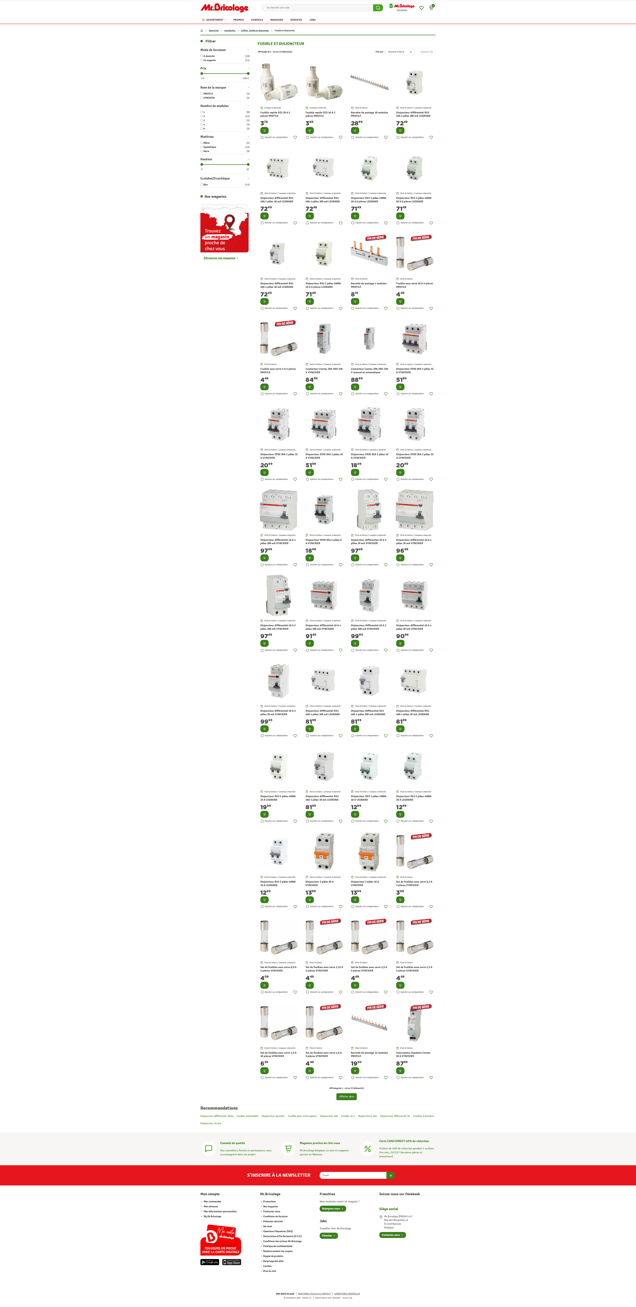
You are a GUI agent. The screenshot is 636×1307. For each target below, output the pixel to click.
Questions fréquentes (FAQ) (278, 1231)
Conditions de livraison (275, 1216)
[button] (431, 7)
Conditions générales (347, 1293)
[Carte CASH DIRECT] (368, 1148)
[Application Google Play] (209, 1262)
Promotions (269, 1201)
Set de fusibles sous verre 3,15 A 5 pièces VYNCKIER (324, 969)
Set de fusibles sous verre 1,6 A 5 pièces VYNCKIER (324, 1054)
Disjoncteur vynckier (273, 1116)
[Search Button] (378, 7)
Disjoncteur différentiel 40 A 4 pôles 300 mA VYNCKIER (278, 541)
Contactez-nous (271, 1211)
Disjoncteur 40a (329, 1116)
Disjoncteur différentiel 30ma (217, 1116)
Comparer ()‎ (427, 52)
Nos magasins (270, 1206)
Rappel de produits (273, 1256)
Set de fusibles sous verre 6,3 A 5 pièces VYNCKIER (414, 883)
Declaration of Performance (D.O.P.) (282, 1236)
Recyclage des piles (273, 1261)
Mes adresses (211, 1206)
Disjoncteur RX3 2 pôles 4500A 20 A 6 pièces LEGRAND (413, 199)
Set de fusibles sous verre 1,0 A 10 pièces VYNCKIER (278, 1054)
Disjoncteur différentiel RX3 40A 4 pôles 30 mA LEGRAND (276, 199)
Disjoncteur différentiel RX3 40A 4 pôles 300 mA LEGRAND (323, 199)
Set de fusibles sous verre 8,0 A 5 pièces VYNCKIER (278, 969)
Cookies (267, 1266)
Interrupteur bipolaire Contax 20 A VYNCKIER (413, 1054)
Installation (229, 30)
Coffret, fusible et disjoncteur (255, 30)
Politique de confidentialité (277, 1246)
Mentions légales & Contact (314, 1293)
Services (267, 1226)
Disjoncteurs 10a (367, 1116)
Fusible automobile (247, 1116)
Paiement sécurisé (273, 1221)
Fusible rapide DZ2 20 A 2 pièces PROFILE (275, 114)
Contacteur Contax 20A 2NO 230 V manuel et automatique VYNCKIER (369, 372)
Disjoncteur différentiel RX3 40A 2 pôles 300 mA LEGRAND (413, 114)
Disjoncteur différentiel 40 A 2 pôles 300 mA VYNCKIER (278, 627)
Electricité (213, 30)
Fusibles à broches (423, 1116)
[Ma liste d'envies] (421, 7)
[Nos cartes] (220, 1238)
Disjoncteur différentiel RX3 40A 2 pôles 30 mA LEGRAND (276, 285)
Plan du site (269, 1271)
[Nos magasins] (224, 227)
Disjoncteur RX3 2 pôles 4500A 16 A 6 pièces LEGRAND (368, 199)
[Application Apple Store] (231, 1262)
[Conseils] (209, 1148)
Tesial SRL (347, 1298)
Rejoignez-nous (331, 1208)
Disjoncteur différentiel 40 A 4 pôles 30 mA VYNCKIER (413, 541)
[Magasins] (288, 1148)
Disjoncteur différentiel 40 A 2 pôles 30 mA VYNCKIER (368, 541)
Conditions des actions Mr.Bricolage (282, 1241)
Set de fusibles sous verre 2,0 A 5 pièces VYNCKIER (369, 969)
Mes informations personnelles (220, 1211)
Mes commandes (212, 1201)
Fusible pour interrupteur (302, 1116)
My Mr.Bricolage (212, 1216)
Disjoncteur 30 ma (210, 1123)
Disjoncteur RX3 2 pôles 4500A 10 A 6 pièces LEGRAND (323, 285)
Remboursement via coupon (277, 1251)
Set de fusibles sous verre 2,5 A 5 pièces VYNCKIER (414, 969)
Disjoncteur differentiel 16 (395, 1116)
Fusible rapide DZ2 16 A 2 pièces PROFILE (320, 114)
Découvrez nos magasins (219, 258)
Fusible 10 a (348, 1116)
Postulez (327, 1235)
